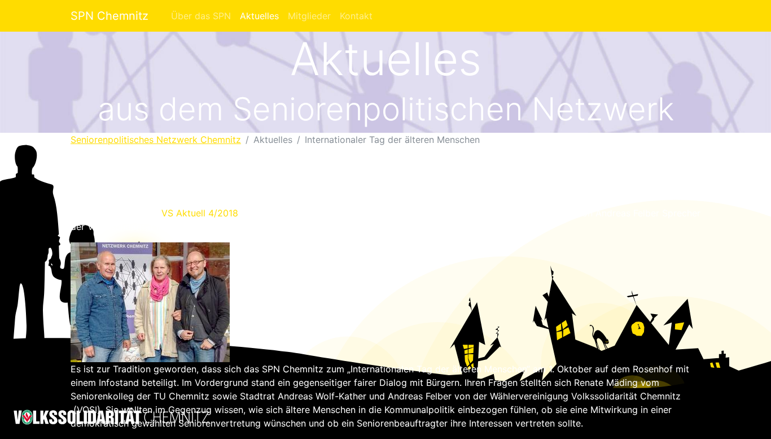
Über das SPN (201, 15)
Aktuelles (259, 15)
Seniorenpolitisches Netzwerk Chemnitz (156, 139)
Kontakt (356, 15)
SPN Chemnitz (109, 16)
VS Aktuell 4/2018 (201, 213)
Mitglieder (309, 15)
